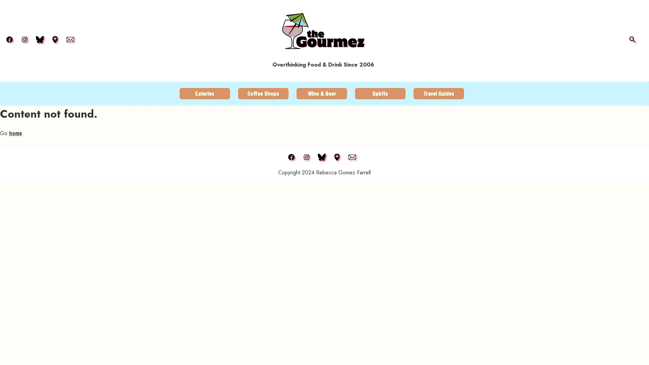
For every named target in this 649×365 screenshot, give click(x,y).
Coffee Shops (263, 93)
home (15, 133)
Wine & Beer (322, 93)
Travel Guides (439, 93)
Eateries (204, 93)
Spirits (380, 93)
